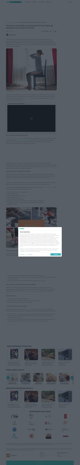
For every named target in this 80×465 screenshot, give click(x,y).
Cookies (26, 251)
